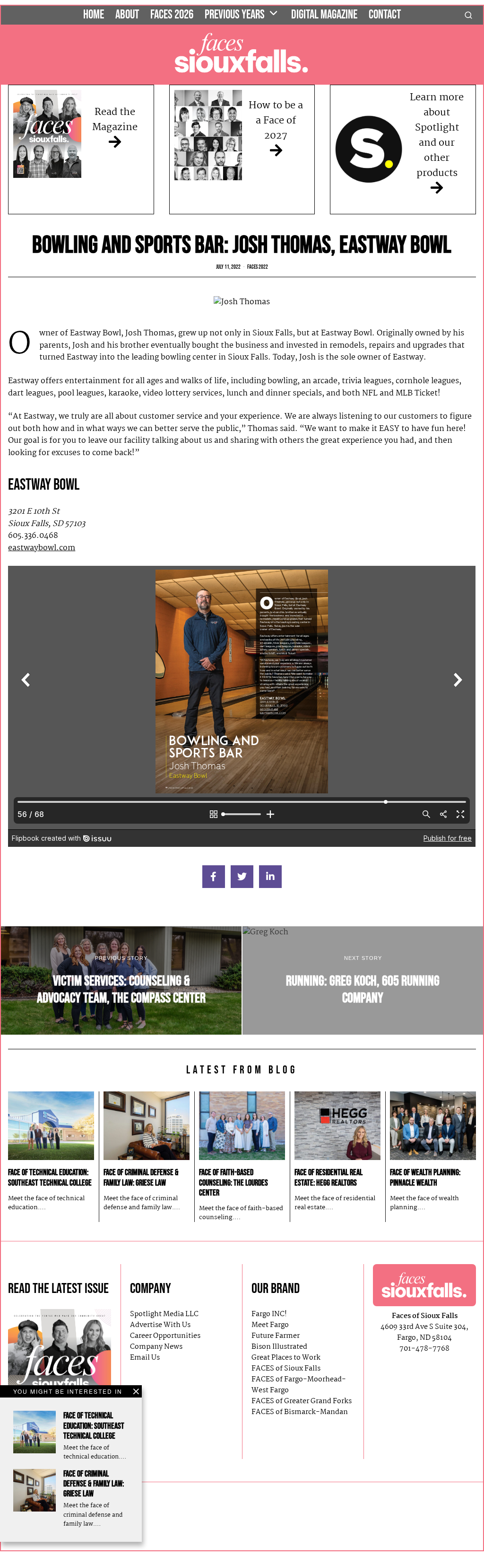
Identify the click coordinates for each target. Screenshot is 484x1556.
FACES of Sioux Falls (285, 1368)
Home (93, 15)
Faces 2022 (257, 267)
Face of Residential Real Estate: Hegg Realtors (328, 1177)
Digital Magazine (324, 15)
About (127, 15)
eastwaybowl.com (41, 548)
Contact (385, 15)
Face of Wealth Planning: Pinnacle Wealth (425, 1177)
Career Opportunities (165, 1336)
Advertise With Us (160, 1325)
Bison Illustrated (279, 1347)
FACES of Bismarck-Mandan (299, 1412)
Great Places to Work (285, 1357)
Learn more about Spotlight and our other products (437, 135)
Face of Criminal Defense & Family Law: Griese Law (93, 1484)
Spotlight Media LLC (164, 1314)
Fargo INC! (269, 1314)
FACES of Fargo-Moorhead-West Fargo (298, 1385)
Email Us (145, 1357)
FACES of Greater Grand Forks (301, 1401)
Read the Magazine (115, 119)
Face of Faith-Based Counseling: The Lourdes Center (233, 1182)
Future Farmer (275, 1336)
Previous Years (235, 15)
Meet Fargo (270, 1325)
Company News (156, 1347)
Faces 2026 (171, 15)
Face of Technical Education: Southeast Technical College (93, 1426)
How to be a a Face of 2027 (276, 120)
